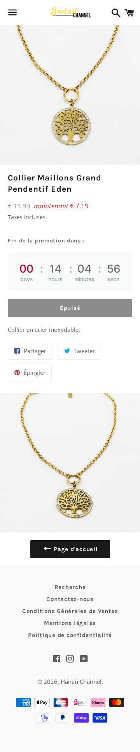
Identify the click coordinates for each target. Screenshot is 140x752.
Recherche (70, 587)
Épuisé (70, 307)
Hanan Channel (81, 681)
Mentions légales (70, 623)
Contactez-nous (70, 599)
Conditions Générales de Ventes (70, 611)
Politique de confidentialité (70, 635)
